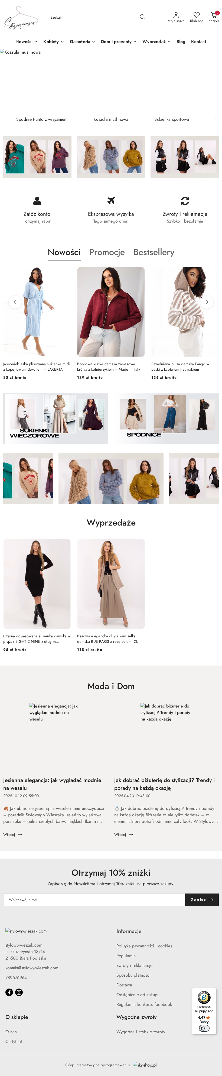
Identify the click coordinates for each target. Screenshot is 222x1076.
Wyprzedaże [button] (111, 522)
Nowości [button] (64, 252)
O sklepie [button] (16, 1017)
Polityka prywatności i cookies (144, 946)
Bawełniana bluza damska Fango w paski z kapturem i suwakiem (106, 366)
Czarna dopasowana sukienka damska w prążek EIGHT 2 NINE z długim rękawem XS (37, 638)
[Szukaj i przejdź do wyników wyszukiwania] (142, 18)
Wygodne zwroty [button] (136, 1017)
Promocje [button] (107, 252)
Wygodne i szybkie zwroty (140, 1032)
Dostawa (124, 985)
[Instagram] (19, 992)
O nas (11, 1032)
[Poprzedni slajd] (11, 80)
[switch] (204, 1028)
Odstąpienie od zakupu (137, 995)
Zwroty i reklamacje (134, 965)
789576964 (16, 977)
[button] (53, 42)
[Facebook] (9, 992)
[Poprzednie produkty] (15, 302)
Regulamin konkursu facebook (144, 1004)
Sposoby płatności (133, 975)
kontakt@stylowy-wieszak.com (31, 968)
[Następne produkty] (207, 302)
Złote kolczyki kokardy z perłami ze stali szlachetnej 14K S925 (184, 366)
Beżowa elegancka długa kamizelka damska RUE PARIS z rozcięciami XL (107, 638)
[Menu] (213, 991)
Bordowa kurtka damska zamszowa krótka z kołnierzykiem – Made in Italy (34, 366)
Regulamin (126, 956)
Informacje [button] (129, 931)
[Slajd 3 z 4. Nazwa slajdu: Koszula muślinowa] (111, 81)
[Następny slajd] (210, 80)
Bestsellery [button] (153, 252)
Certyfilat (13, 1041)
